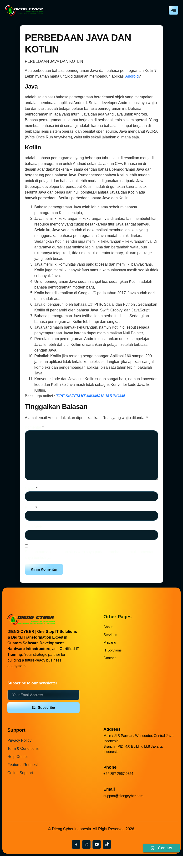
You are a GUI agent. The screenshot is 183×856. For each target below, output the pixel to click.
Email (31, 508)
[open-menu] (173, 10)
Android (132, 76)
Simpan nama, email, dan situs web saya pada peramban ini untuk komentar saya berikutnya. (89, 555)
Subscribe (46, 707)
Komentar (34, 427)
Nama (31, 488)
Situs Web (33, 527)
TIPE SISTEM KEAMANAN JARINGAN (90, 396)
